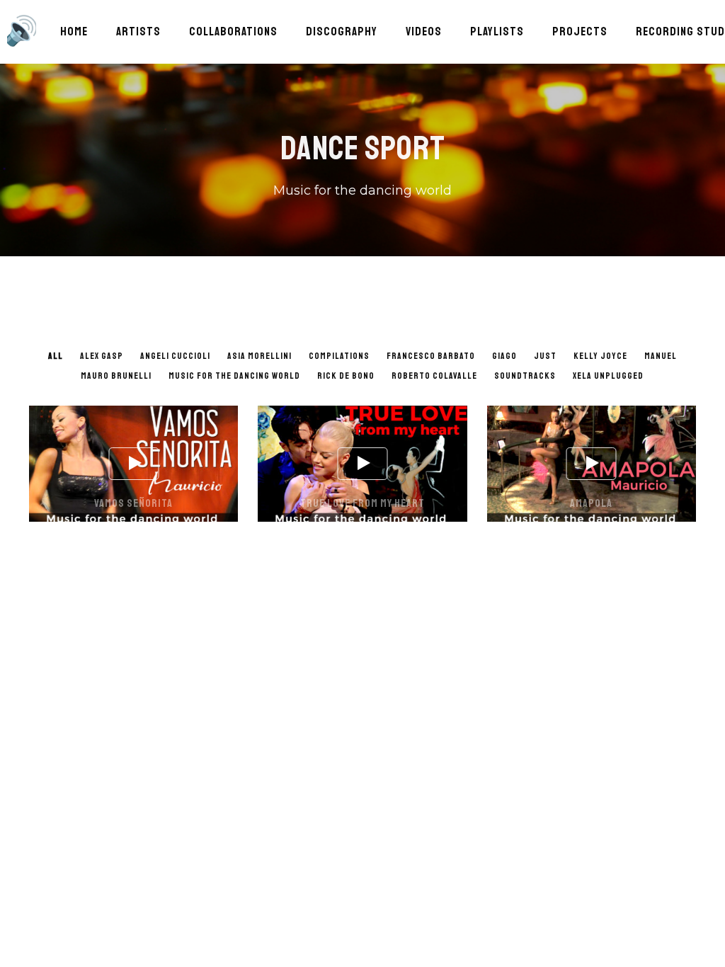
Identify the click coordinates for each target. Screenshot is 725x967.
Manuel (660, 356)
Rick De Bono (346, 376)
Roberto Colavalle (434, 376)
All (55, 356)
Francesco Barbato (431, 356)
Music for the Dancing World (234, 376)
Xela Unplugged (608, 376)
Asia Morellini (259, 356)
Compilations (339, 356)
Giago (504, 356)
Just (545, 356)
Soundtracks (525, 376)
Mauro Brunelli (116, 376)
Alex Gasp (101, 356)
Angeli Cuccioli (175, 356)
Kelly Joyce (600, 356)
